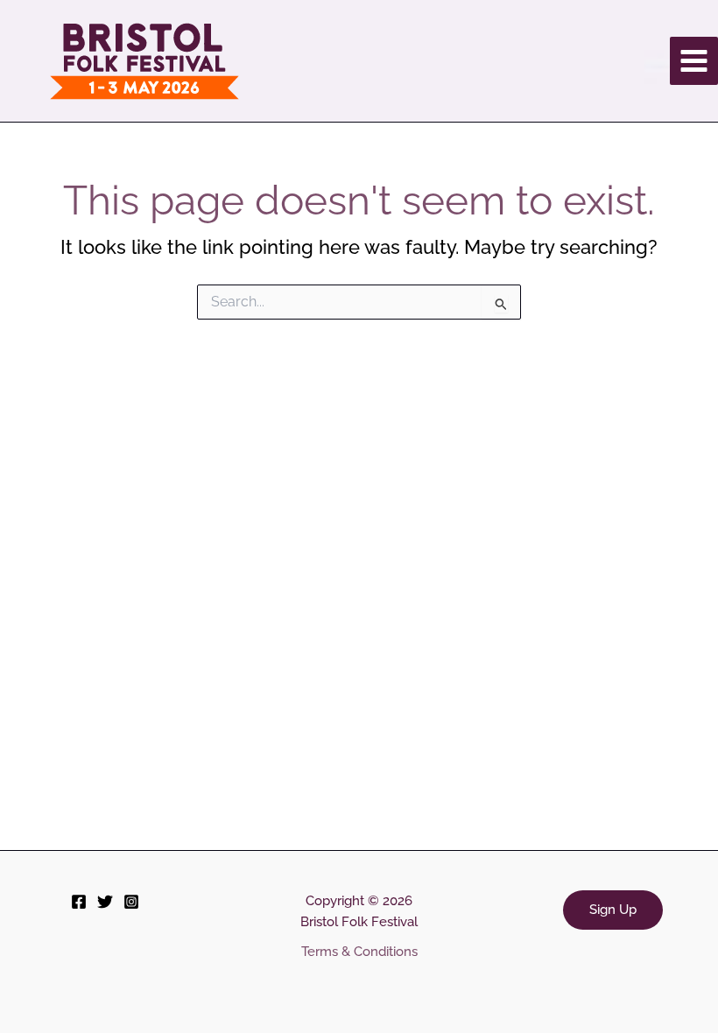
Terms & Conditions (359, 951)
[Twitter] (105, 902)
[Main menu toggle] (694, 61)
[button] (613, 910)
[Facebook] (79, 902)
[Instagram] (131, 902)
